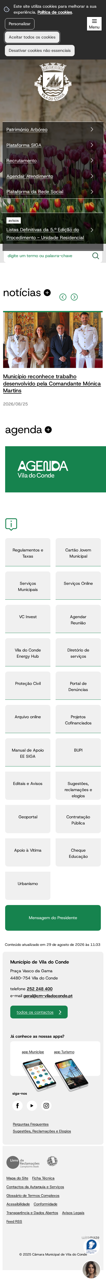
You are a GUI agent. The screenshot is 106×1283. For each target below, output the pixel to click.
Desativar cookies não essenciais (40, 50)
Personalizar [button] (20, 23)
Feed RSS (14, 1221)
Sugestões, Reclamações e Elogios (42, 1131)
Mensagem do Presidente (53, 917)
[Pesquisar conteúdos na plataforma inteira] (95, 256)
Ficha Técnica (43, 1178)
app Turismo (64, 1051)
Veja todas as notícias (22, 292)
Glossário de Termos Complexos (32, 1195)
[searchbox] (45, 256)
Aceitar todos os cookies (32, 37)
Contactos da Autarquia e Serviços (35, 1186)
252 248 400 (39, 989)
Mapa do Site (17, 1178)
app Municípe (33, 1051)
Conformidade (45, 1204)
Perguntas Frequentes (31, 1124)
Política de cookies (55, 12)
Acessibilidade (52, 1161)
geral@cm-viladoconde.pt (48, 995)
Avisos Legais (73, 1212)
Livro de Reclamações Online (22, 1162)
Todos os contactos (35, 1012)
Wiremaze (91, 1237)
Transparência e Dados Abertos (32, 1212)
